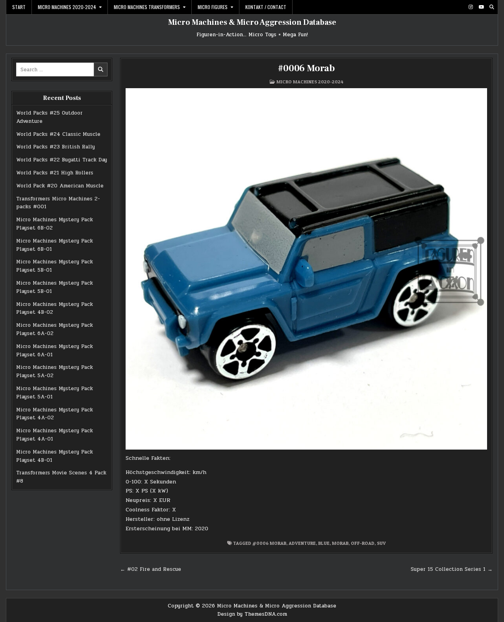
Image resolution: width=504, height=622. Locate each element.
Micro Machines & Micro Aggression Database (252, 22)
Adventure (302, 543)
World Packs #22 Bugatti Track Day (61, 160)
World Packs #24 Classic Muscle (58, 134)
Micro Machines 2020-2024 (67, 7)
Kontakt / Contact (265, 7)
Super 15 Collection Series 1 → (452, 569)
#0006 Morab (306, 68)
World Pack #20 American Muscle (60, 186)
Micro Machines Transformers (147, 7)
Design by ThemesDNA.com (252, 614)
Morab (340, 543)
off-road (362, 543)
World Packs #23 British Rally (55, 147)
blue (324, 543)
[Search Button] (491, 7)
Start (19, 7)
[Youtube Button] (481, 7)
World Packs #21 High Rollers (54, 173)
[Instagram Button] (470, 7)
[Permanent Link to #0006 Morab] (306, 269)
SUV (381, 543)
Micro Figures (213, 7)
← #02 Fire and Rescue (150, 569)
